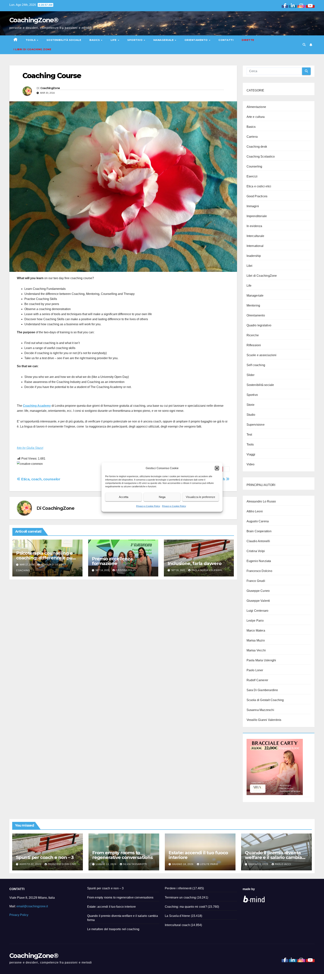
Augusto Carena (258, 521)
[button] (217, 468)
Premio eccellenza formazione (112, 561)
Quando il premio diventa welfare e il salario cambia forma (273, 857)
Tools (31, 39)
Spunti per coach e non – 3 (45, 857)
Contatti (225, 39)
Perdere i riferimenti (178, 888)
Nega (162, 497)
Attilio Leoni (255, 511)
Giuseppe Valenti (258, 600)
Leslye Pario (255, 620)
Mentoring (253, 305)
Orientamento (196, 39)
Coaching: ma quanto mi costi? (186, 906)
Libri (250, 265)
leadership (254, 255)
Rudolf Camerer (257, 680)
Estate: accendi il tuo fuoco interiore (198, 855)
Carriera (252, 136)
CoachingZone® (33, 20)
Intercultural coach (177, 925)
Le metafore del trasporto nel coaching (113, 929)
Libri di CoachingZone (262, 275)
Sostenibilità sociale (63, 39)
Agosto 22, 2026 (31, 864)
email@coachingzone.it (32, 906)
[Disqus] (123, 631)
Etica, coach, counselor (40, 479)
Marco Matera (256, 630)
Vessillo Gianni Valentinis (264, 719)
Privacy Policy (18, 914)
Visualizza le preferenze (200, 497)
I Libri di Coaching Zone (32, 49)
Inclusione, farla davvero (194, 563)
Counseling (254, 166)
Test (249, 434)
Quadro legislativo (259, 325)
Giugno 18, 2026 (183, 864)
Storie (251, 404)
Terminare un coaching (180, 897)
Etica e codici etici (259, 186)
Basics (95, 39)
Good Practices (257, 196)
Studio (251, 414)
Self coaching (256, 365)
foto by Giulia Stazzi (30, 447)
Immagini (253, 206)
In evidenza (254, 226)
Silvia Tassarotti (135, 864)
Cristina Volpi (126, 570)
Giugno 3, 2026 (258, 864)
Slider (251, 375)
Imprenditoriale (257, 216)
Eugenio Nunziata (259, 561)
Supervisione (256, 424)
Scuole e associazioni (262, 355)
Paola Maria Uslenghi (206, 570)
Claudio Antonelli (258, 541)
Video (251, 464)
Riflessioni (254, 345)
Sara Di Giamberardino (262, 690)
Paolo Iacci (283, 864)
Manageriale (164, 39)
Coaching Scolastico (261, 156)
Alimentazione (256, 106)
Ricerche (253, 335)
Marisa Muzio (256, 640)
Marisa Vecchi (256, 650)
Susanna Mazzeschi (260, 710)
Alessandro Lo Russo (261, 501)
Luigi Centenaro (257, 610)
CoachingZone (50, 88)
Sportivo (135, 39)
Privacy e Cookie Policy (148, 506)
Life (114, 39)
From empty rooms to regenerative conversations (122, 855)
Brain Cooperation (259, 531)
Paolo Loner (255, 670)
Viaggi (251, 454)
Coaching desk (257, 146)
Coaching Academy (37, 405)
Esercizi (252, 176)
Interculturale (255, 236)
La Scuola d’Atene (177, 915)
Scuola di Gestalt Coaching (265, 700)
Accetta (123, 497)
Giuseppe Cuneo (258, 590)
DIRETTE (248, 39)
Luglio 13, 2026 (106, 864)
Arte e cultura (256, 116)
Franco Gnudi (256, 580)
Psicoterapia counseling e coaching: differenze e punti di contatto (47, 557)
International (255, 245)
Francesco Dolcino (259, 571)
